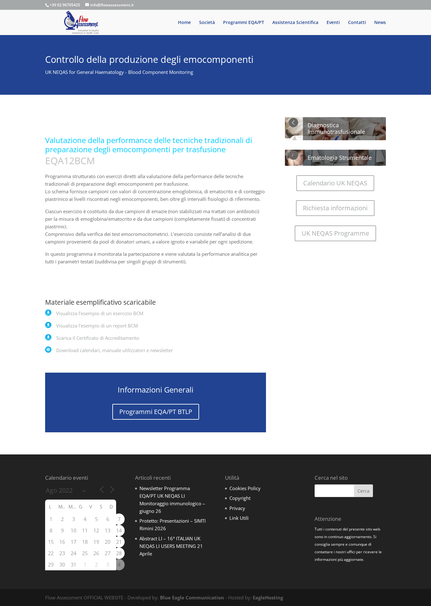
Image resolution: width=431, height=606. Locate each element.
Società (207, 22)
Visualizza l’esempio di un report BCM (97, 325)
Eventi (333, 22)
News (380, 22)
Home (184, 22)
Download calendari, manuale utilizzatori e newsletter (114, 350)
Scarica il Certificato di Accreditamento (97, 338)
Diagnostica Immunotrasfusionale (336, 128)
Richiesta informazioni (335, 208)
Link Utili (239, 518)
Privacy (237, 508)
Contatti (357, 22)
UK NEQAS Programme (335, 233)
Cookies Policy (245, 488)
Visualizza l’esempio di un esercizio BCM (99, 313)
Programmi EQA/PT (243, 22)
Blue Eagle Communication (192, 597)
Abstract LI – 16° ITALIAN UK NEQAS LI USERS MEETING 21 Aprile (171, 546)
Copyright (240, 498)
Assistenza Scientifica (295, 22)
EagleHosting (268, 597)
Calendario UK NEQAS (335, 183)
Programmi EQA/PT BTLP (155, 411)
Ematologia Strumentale (340, 157)
